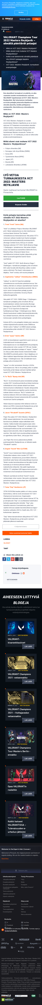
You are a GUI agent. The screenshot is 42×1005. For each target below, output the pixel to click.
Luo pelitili (21, 198)
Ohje (22, 909)
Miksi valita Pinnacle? (27, 887)
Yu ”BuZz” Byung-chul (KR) (15, 376)
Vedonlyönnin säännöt (27, 906)
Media (22, 882)
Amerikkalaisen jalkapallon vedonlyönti (10, 888)
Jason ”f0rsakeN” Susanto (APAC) (17, 413)
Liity (36, 19)
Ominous (8, 32)
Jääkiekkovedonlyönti (9, 894)
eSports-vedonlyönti (8, 896)
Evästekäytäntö (7, 912)
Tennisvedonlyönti (8, 891)
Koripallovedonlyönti (8, 882)
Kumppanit (24, 884)
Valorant (7, 543)
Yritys (22, 879)
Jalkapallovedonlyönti (9, 879)
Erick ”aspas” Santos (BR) (14, 336)
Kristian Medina (23, 635)
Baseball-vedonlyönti (9, 884)
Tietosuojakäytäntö (8, 909)
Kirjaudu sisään (25, 19)
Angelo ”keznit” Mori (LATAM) (16, 449)
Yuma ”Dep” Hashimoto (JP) (15, 487)
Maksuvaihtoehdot (26, 914)
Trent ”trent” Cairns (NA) (14, 224)
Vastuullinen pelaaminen (10, 904)
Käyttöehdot (6, 906)
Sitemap (23, 912)
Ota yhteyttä (24, 904)
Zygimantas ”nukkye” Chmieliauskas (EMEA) (21, 277)
